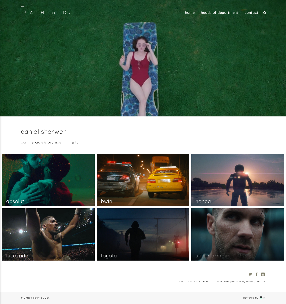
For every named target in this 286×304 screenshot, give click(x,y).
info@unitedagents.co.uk (156, 281)
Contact (251, 12)
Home (190, 12)
